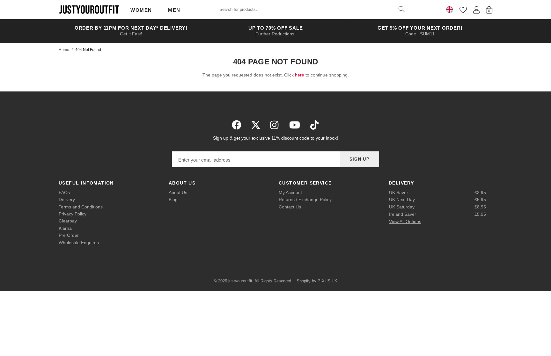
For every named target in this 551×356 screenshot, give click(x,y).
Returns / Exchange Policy (305, 199)
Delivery (67, 199)
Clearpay (68, 220)
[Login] (476, 9)
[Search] (401, 9)
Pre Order (69, 235)
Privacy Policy (72, 213)
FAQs (64, 192)
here (299, 74)
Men (174, 10)
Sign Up (359, 159)
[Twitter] (256, 125)
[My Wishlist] (463, 9)
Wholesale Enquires (79, 242)
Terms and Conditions (81, 206)
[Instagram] (275, 125)
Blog (173, 199)
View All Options (405, 221)
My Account (290, 192)
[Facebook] (236, 125)
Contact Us (290, 206)
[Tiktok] (314, 125)
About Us (178, 192)
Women (141, 10)
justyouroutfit (89, 9)
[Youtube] (294, 125)
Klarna (65, 228)
